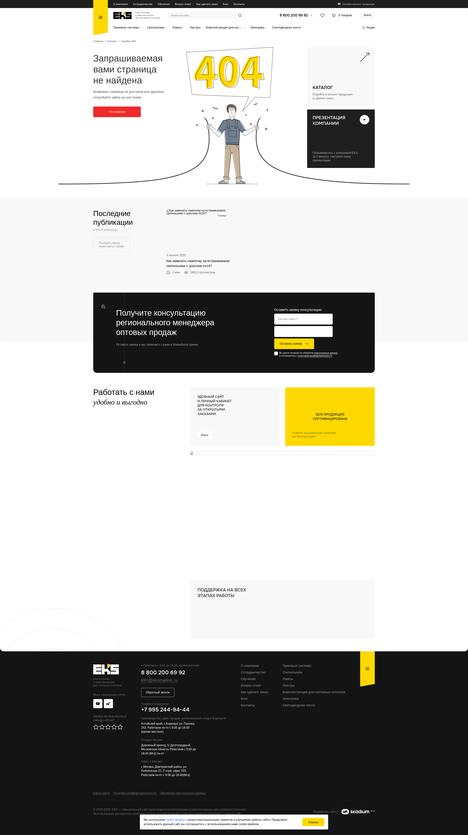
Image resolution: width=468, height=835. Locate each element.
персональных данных (326, 353)
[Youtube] (97, 703)
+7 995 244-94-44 (165, 709)
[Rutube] (108, 703)
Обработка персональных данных (183, 793)
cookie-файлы (175, 819)
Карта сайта (101, 793)
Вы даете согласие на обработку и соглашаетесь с (308, 354)
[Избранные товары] (322, 15)
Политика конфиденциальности (134, 793)
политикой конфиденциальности (315, 356)
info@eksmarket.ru (159, 680)
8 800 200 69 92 (294, 15)
